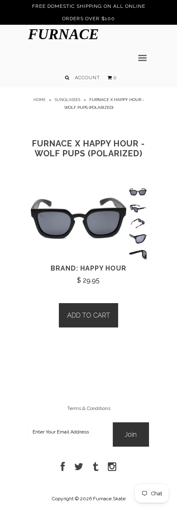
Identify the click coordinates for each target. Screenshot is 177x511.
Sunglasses (67, 99)
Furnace (63, 34)
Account (87, 77)
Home (39, 99)
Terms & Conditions (88, 408)
